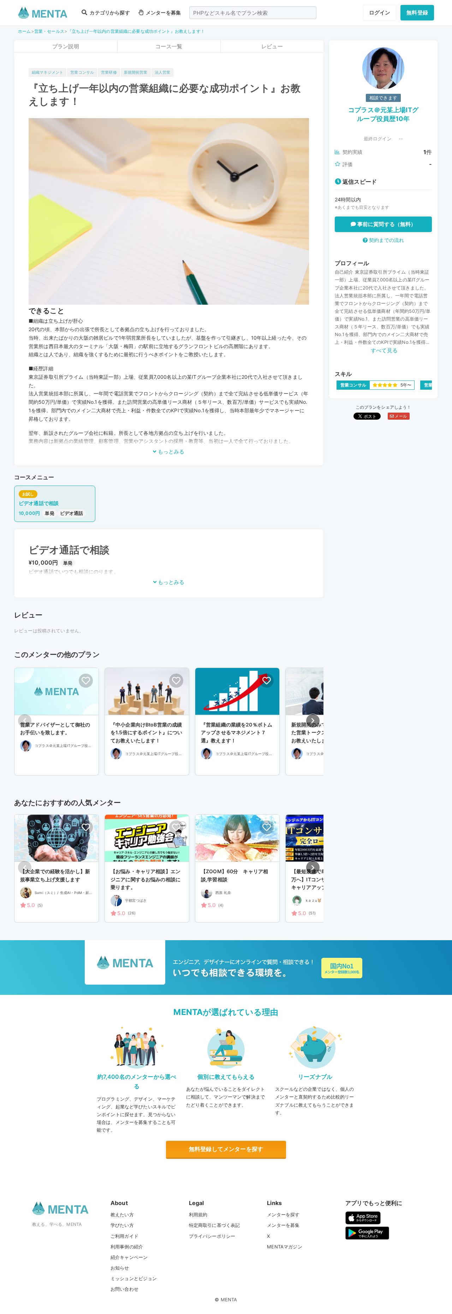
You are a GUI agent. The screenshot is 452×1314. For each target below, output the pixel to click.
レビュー (272, 46)
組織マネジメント (47, 72)
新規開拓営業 (136, 72)
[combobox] (252, 12)
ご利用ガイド (124, 1236)
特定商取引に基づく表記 (214, 1225)
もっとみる (170, 451)
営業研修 (109, 72)
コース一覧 (168, 46)
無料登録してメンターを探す (226, 1148)
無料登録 (417, 12)
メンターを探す (283, 1214)
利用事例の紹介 (127, 1246)
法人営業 (163, 72)
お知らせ (120, 1268)
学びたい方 (122, 1225)
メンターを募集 (163, 13)
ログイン (380, 12)
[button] (313, 721)
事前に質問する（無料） (386, 224)
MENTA (229, 1299)
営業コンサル (82, 72)
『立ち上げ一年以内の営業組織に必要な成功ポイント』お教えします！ (136, 31)
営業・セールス (49, 31)
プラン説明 (65, 46)
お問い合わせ (124, 1289)
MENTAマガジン (284, 1246)
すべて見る (384, 350)
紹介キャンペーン (129, 1257)
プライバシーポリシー (212, 1236)
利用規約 (198, 1214)
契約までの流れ (386, 240)
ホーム (24, 31)
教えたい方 (122, 1214)
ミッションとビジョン (134, 1278)
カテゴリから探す (109, 13)
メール (400, 416)
